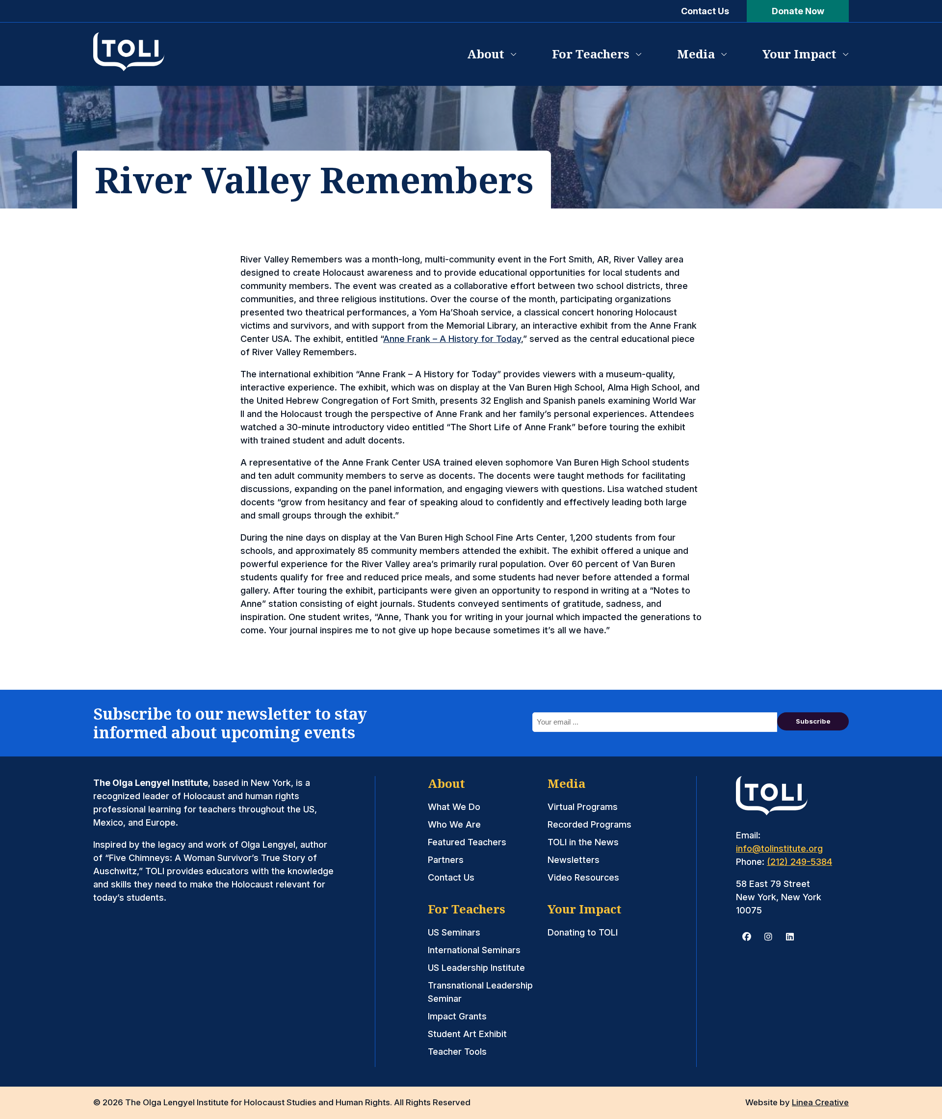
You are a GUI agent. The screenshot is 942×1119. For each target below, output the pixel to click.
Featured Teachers (467, 842)
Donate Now (798, 11)
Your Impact (799, 54)
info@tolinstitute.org (779, 848)
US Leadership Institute (476, 968)
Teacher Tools (457, 1051)
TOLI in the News (583, 842)
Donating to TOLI (583, 932)
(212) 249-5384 (799, 862)
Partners (446, 860)
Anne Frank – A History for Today (452, 339)
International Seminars (474, 950)
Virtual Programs (583, 807)
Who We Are (454, 824)
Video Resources (583, 877)
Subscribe (813, 721)
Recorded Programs (589, 824)
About (485, 54)
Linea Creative (820, 1102)
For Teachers (590, 54)
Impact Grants (457, 1016)
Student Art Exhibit (467, 1034)
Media (696, 54)
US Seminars (454, 932)
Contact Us (705, 11)
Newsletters (574, 860)
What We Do (454, 807)
